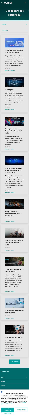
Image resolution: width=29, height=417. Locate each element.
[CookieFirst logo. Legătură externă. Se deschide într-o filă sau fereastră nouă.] (1, 392)
